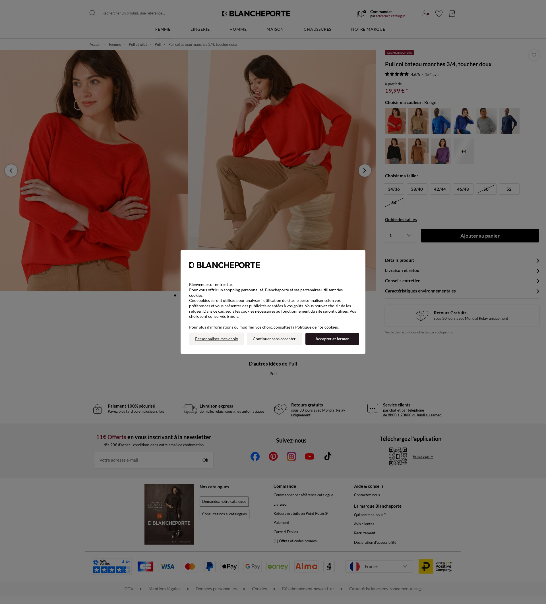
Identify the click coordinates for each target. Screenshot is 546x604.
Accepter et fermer (332, 338)
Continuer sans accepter (274, 338)
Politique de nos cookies (316, 327)
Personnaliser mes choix (216, 338)
